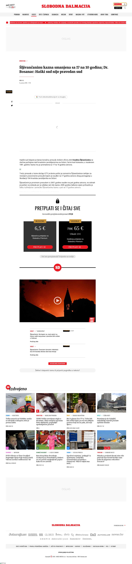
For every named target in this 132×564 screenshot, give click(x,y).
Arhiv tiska (104, 14)
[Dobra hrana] (82, 534)
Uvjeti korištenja (21, 546)
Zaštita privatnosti (57, 546)
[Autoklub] (103, 534)
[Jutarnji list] (18, 534)
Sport (71, 14)
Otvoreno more (92, 14)
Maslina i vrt (80, 14)
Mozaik (63, 14)
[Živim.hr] (58, 534)
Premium (17, 14)
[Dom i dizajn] (93, 534)
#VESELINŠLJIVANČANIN (57, 363)
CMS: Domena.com (82, 556)
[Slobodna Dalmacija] (66, 6)
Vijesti (34, 14)
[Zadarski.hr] (75, 539)
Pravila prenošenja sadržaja (38, 546)
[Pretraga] (125, 8)
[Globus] (49, 534)
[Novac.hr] (117, 534)
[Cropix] (45, 539)
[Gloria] (67, 534)
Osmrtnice (114, 14)
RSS (107, 546)
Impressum (69, 546)
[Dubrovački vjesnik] (60, 539)
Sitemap (113, 546)
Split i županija (44, 14)
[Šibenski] (87, 539)
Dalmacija (55, 14)
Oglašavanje (87, 546)
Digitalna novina (98, 546)
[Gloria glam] (72, 534)
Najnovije (26, 14)
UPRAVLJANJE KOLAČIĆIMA (66, 552)
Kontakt (77, 546)
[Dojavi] (10, 6)
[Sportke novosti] (41, 534)
